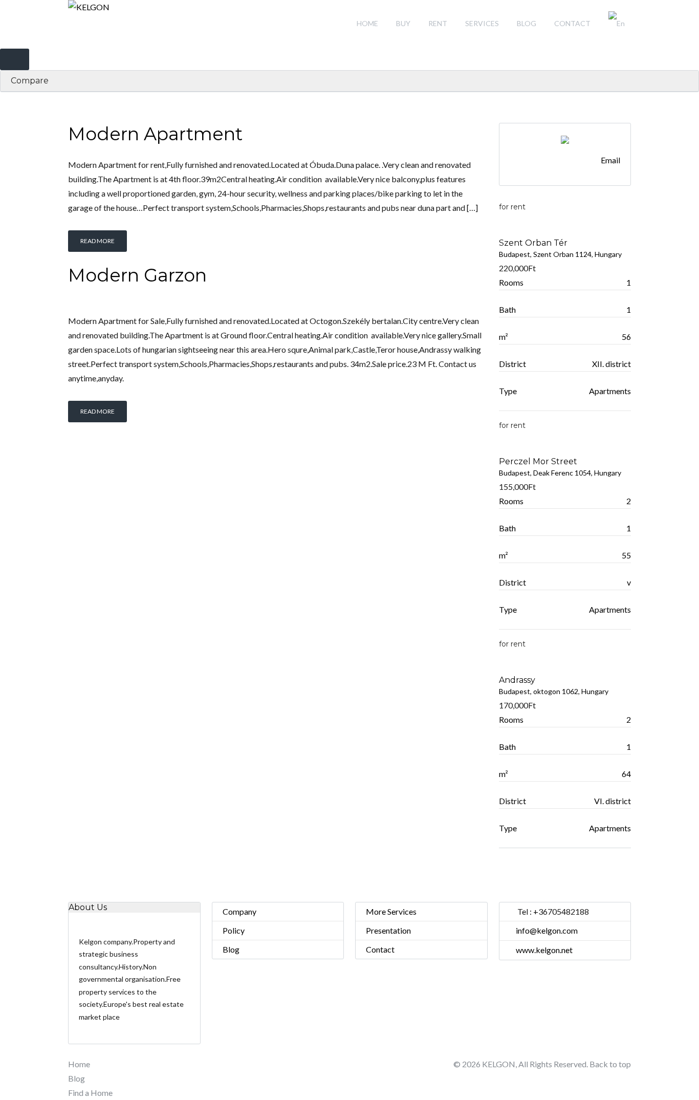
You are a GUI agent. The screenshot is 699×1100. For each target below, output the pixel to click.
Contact (380, 949)
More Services (391, 911)
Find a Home (90, 1092)
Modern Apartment (155, 134)
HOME (367, 23)
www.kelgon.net (544, 950)
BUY (403, 23)
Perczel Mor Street (538, 461)
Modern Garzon (137, 275)
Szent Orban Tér (533, 243)
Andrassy (517, 680)
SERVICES (482, 23)
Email (610, 160)
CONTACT (572, 23)
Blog (231, 949)
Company (239, 911)
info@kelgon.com (547, 930)
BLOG (526, 23)
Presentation (388, 930)
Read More (97, 241)
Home (79, 1064)
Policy (234, 930)
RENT (437, 23)
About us (88, 907)
